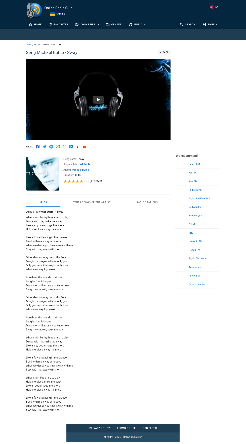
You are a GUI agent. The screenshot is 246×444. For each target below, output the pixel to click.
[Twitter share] (45, 147)
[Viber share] (58, 147)
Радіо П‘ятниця (198, 258)
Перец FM (194, 249)
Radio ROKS (195, 189)
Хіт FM (192, 172)
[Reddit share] (85, 147)
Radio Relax (195, 207)
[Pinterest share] (78, 147)
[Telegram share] (51, 147)
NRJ (191, 232)
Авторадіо (195, 267)
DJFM (192, 224)
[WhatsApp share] (65, 147)
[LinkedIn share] (71, 147)
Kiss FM (193, 181)
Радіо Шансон (197, 284)
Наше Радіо (195, 215)
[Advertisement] (197, 99)
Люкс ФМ (194, 164)
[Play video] (98, 100)
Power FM (194, 275)
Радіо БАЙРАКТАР (199, 198)
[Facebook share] (38, 147)
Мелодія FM (195, 241)
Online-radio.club (132, 437)
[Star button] (65, 181)
